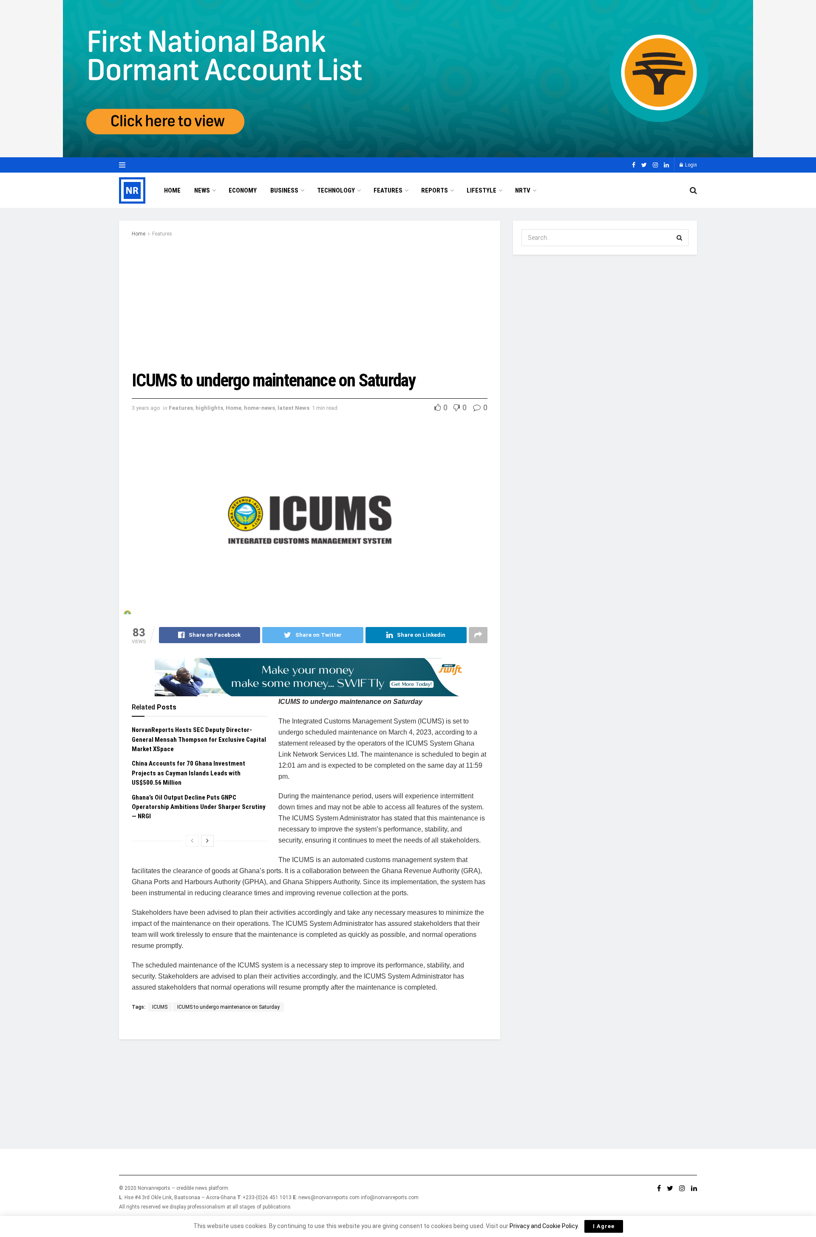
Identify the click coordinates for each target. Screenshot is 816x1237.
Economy (243, 190)
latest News (293, 408)
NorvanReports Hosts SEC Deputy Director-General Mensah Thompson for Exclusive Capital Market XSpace (199, 739)
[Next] (207, 841)
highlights (209, 408)
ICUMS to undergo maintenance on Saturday (228, 1007)
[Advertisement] (309, 302)
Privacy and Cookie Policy (544, 1226)
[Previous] (192, 841)
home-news (259, 408)
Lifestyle (481, 190)
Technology (336, 190)
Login (690, 165)
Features (388, 190)
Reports (434, 190)
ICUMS (159, 1007)
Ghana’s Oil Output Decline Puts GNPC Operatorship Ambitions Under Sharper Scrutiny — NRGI (199, 807)
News (202, 190)
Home (172, 190)
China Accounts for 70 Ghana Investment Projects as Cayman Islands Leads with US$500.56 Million (188, 773)
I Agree (604, 1226)
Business (284, 190)
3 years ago (146, 408)
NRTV (522, 190)
